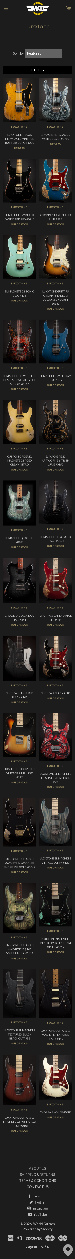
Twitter (40, 1202)
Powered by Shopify (38, 1229)
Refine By (37, 70)
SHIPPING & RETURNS (37, 1174)
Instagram (40, 1208)
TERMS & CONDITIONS (37, 1180)
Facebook (39, 1196)
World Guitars (44, 1224)
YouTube (40, 1214)
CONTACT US (38, 1187)
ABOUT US (37, 1168)
